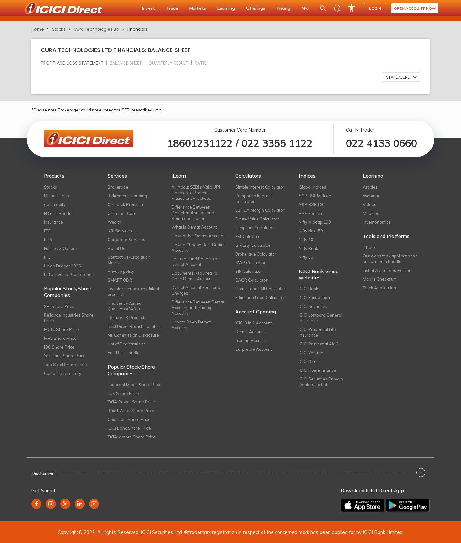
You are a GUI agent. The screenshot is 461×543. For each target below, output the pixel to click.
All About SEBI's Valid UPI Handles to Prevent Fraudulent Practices (196, 192)
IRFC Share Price (60, 338)
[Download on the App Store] (362, 505)
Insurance (53, 222)
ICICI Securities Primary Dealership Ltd (321, 381)
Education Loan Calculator (260, 297)
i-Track (369, 247)
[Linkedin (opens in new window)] (80, 504)
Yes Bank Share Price (65, 355)
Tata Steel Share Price (65, 364)
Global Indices (312, 186)
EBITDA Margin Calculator (259, 210)
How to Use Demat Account (198, 235)
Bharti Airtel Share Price (131, 410)
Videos (369, 204)
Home (37, 29)
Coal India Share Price (129, 419)
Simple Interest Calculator (259, 186)
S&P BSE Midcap (315, 195)
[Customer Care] (337, 8)
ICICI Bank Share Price (129, 428)
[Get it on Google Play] (408, 505)
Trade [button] (172, 8)
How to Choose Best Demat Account (198, 247)
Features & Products (127, 317)
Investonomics (377, 222)
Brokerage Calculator (255, 253)
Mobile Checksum (380, 279)
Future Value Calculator (257, 218)
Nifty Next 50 (311, 230)
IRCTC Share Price (61, 329)
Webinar (371, 195)
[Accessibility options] (351, 8)
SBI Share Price (59, 306)
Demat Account (250, 331)
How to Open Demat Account (191, 324)
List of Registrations (127, 343)
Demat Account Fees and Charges (196, 290)
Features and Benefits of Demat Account (195, 261)
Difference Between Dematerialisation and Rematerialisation (193, 212)
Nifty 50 (306, 257)
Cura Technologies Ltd (96, 29)
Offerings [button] (255, 8)
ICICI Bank (308, 288)
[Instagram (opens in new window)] (51, 504)
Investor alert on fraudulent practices (133, 291)
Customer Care (122, 213)
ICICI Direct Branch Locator (133, 326)
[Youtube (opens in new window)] (94, 504)
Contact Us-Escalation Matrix (129, 260)
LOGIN (375, 8)
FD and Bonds (57, 213)
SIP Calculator (248, 271)
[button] (401, 77)
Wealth (114, 222)
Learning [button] (226, 8)
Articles (370, 186)
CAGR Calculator (251, 279)
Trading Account (251, 340)
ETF (47, 230)
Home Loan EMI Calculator (260, 288)
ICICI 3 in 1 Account (253, 322)
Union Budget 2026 (62, 265)
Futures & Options (61, 248)
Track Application (379, 287)
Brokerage (118, 186)
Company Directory (62, 373)
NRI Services (120, 230)
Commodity (55, 204)
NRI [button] (305, 8)
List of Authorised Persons (388, 270)
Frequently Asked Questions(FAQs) (124, 306)
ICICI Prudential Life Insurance (317, 332)
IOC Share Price (59, 346)
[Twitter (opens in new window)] (65, 504)
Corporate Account (253, 349)
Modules (371, 213)
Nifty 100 (307, 239)
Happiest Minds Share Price (135, 384)
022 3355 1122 (277, 143)
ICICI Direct (309, 361)
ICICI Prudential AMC (318, 343)
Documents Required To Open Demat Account (194, 276)
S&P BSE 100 (312, 204)
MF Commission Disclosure (133, 335)
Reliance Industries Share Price (68, 318)
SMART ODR (120, 279)
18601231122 (200, 143)
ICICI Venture (311, 352)
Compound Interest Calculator (253, 198)
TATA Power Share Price (131, 401)
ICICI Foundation (314, 297)
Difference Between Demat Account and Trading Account (198, 307)
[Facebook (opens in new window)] (36, 504)
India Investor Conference (69, 274)
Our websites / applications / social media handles (390, 258)
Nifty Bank (308, 248)
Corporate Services (126, 239)
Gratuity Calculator (253, 245)
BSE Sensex (310, 213)
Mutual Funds (56, 195)
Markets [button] (197, 8)
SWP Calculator (250, 262)
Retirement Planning (127, 195)
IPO (47, 257)
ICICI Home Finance (317, 370)
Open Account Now (415, 8)
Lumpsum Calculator (254, 227)
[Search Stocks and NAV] (322, 8)
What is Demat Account (194, 227)
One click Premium (125, 204)
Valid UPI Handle (124, 352)
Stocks (59, 29)
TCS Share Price (123, 393)
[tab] (75, 62)
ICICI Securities (313, 306)
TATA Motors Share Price (132, 436)
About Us (116, 248)
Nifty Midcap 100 (315, 222)
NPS (48, 239)
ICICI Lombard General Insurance (320, 318)
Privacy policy (121, 271)
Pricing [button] (283, 8)
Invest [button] (148, 8)
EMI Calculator (248, 236)
